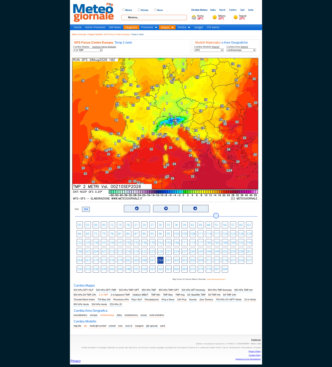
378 (208, 269)
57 (233, 225)
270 (95, 260)
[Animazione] (166, 208)
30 (160, 225)
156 (144, 242)
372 (192, 269)
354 (144, 269)
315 (216, 260)
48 (208, 225)
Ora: (77, 209)
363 (168, 269)
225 (152, 251)
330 (79, 269)
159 (152, 242)
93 (152, 234)
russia (143, 315)
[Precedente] (136, 208)
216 (128, 251)
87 (136, 234)
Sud (242, 10)
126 (241, 234)
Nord (222, 10)
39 (184, 225)
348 (128, 269)
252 (224, 251)
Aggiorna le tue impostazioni (248, 359)
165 (168, 242)
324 (241, 260)
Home (77, 27)
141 (103, 242)
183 (216, 242)
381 (216, 269)
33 (168, 225)
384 (224, 269)
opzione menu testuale (104, 47)
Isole (250, 10)
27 (152, 225)
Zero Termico (206, 299)
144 (112, 242)
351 (136, 269)
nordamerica (131, 315)
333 (87, 269)
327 (249, 260)
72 (95, 234)
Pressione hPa (121, 299)
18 (128, 225)
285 (136, 260)
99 (168, 234)
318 (224, 260)
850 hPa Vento (81, 304)
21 (136, 225)
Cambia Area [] (237, 47)
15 (120, 225)
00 (79, 225)
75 (103, 234)
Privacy (76, 361)
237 (184, 251)
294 (160, 260)
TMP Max (168, 294)
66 (79, 234)
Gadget (198, 27)
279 (120, 260)
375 (200, 269)
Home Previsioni (95, 27)
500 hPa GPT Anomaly (193, 290)
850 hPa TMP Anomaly (220, 290)
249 (216, 251)
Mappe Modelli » (95, 34)
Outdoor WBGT (140, 294)
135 (87, 242)
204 (95, 251)
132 (79, 242)
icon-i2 (128, 326)
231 (168, 251)
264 (79, 260)
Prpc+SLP (136, 299)
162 (160, 242)
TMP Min (155, 294)
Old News (115, 27)
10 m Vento (250, 299)
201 (87, 251)
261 (249, 251)
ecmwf (112, 326)
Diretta (182, 27)
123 (233, 234)
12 (112, 225)
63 (249, 225)
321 (233, 260)
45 (200, 225)
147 (120, 242)
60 (241, 225)
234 (176, 251)
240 (192, 251)
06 (95, 225)
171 (184, 242)
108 (192, 234)
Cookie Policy (255, 355)
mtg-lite (77, 326)
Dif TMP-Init (214, 294)
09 (103, 225)
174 (192, 242)
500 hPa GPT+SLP (83, 290)
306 (192, 260)
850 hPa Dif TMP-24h (85, 294)
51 (216, 225)
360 (160, 269)
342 (112, 269)
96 (160, 234)
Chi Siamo (213, 27)
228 (160, 251)
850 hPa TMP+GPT (169, 290)
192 (241, 242)
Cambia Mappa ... (94, 47)
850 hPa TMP (149, 290)
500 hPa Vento (99, 304)
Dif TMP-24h (229, 294)
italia (119, 315)
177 (200, 242)
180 (208, 242)
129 (249, 234)
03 (87, 225)
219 (136, 251)
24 (144, 225)
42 (192, 225)
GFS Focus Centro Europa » (117, 34)
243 (200, 251)
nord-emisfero (156, 315)
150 (128, 242)
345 (120, 269)
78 (112, 234)
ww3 (162, 326)
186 (224, 242)
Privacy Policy (255, 351)
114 (208, 234)
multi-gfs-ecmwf (98, 326)
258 (241, 251)
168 (176, 242)
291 (152, 260)
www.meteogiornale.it (216, 279)
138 (95, 242)
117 (216, 234)
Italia (213, 10)
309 (200, 260)
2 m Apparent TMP (120, 294)
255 (233, 251)
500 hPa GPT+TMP (106, 290)
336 (95, 269)
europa (93, 315)
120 (224, 234)
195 (249, 242)
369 (184, 269)
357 (152, 269)
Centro (233, 10)
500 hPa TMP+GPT (129, 290)
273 (103, 260)
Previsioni (147, 27)
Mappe (165, 27)
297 (168, 260)
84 (128, 234)
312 (208, 260)
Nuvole (193, 299)
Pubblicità (256, 340)
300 (176, 260)
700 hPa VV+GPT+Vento (229, 299)
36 (176, 225)
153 (136, 242)
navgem (139, 326)
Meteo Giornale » (80, 34)
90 (144, 234)
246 (208, 251)
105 (184, 234)
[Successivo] (195, 208)
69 (87, 234)
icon (120, 326)
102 (176, 234)
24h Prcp (182, 299)
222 (144, 251)
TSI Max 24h (104, 299)
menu (216, 47)
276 (112, 260)
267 (87, 260)
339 (103, 269)
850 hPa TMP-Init (243, 290)
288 (144, 260)
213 (120, 251)
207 (103, 251)
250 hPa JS (116, 304)
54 (225, 225)
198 (79, 251)
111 (200, 234)
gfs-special (152, 326)
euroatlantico (80, 315)
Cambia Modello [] (206, 47)
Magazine (131, 27)
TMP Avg (180, 294)
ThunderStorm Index (84, 299)
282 (128, 260)
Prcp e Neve (168, 299)
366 (176, 269)
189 (233, 242)
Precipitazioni (152, 299)
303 (184, 260)
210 (112, 251)
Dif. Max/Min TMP (196, 294)
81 (120, 234)
